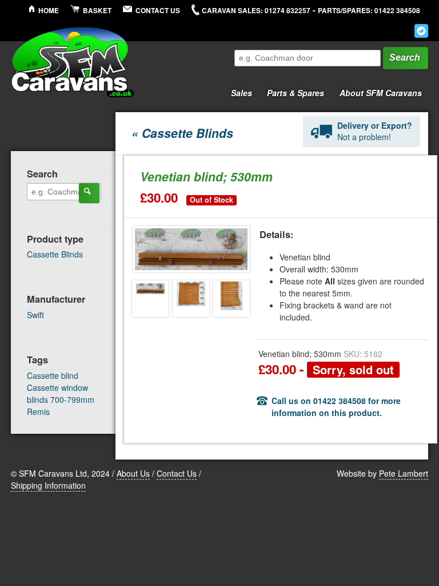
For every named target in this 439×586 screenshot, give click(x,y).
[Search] (89, 193)
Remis (38, 411)
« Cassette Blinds (182, 132)
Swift (35, 314)
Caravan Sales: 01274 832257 (256, 10)
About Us (133, 473)
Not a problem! (374, 131)
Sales (238, 90)
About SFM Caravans (381, 92)
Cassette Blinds (55, 254)
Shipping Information (48, 485)
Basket (97, 10)
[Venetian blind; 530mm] (150, 298)
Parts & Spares (292, 90)
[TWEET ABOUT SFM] (421, 31)
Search (404, 57)
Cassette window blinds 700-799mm (60, 393)
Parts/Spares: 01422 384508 (369, 10)
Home (48, 10)
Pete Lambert (403, 473)
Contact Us (157, 10)
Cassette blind (52, 375)
